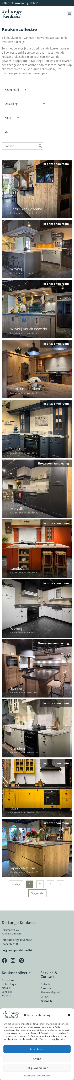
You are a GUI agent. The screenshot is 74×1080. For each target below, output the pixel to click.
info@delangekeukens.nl (17, 940)
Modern (6, 995)
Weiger (37, 1058)
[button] (69, 1015)
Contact (44, 996)
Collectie (45, 984)
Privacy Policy (43, 1075)
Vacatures (46, 1000)
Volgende (37, 893)
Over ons (45, 988)
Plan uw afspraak (50, 992)
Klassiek (6, 987)
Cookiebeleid (29, 1075)
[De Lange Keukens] (12, 13)
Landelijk (7, 991)
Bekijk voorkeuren (37, 1068)
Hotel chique (9, 984)
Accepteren (37, 1049)
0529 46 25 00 (10, 944)
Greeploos (8, 980)
